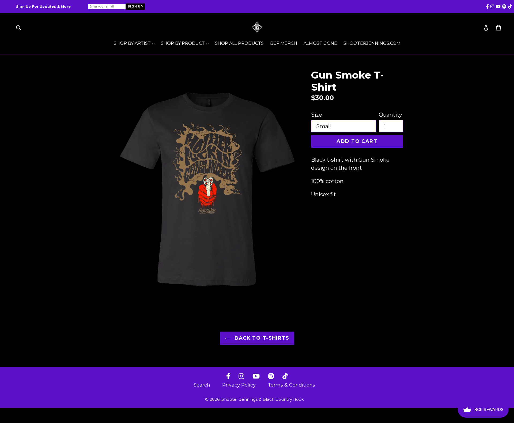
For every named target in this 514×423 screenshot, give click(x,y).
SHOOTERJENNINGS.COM (371, 43)
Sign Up (135, 6)
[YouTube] (256, 377)
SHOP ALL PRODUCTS (239, 43)
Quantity (390, 115)
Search (202, 385)
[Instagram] (241, 377)
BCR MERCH (283, 43)
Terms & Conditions (291, 385)
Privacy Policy (239, 385)
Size (316, 115)
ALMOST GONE (320, 43)
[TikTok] (285, 377)
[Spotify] (271, 377)
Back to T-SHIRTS (261, 338)
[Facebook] (228, 377)
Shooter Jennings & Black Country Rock (262, 399)
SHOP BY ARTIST (135, 43)
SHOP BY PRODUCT (186, 43)
